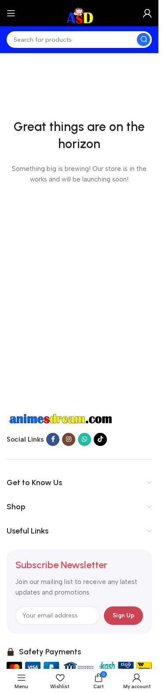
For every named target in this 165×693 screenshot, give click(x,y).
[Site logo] (79, 13)
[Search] (143, 39)
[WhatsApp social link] (84, 439)
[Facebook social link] (52, 439)
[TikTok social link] (100, 439)
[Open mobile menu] (11, 13)
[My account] (147, 13)
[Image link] (62, 418)
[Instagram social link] (68, 439)
